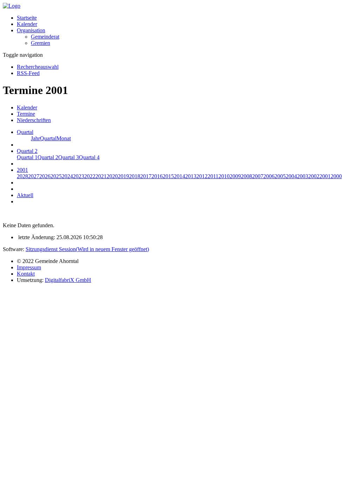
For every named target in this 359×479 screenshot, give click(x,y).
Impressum (29, 267)
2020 (112, 176)
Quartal (48, 138)
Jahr (35, 138)
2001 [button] (22, 170)
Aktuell (25, 195)
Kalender (27, 24)
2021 (101, 176)
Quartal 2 (48, 157)
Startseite (27, 18)
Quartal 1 (27, 157)
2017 (145, 176)
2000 (336, 176)
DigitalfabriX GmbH (68, 280)
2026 (44, 176)
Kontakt (26, 274)
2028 (22, 176)
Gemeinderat (45, 37)
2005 (280, 176)
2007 (257, 176)
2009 (235, 176)
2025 (56, 176)
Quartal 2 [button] (27, 151)
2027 (33, 176)
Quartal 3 (68, 157)
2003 (302, 176)
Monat (63, 138)
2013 (190, 176)
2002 (313, 176)
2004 (291, 176)
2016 (157, 176)
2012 (202, 176)
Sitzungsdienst (87, 249)
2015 (168, 176)
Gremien (40, 43)
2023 (78, 176)
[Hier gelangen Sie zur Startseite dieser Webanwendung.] (11, 6)
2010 (224, 176)
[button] (31, 30)
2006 (269, 176)
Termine (26, 114)
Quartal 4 (89, 157)
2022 (89, 176)
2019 (123, 176)
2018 (134, 176)
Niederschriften (34, 120)
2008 (246, 176)
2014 (179, 176)
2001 (325, 176)
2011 (213, 176)
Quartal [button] (25, 132)
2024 (67, 176)
